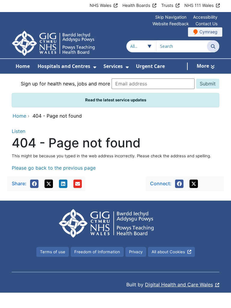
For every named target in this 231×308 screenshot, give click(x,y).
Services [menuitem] (113, 66)
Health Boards (136, 5)
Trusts (167, 5)
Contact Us (206, 23)
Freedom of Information (97, 251)
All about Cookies (168, 251)
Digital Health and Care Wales (179, 285)
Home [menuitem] (23, 66)
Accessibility (205, 17)
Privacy (136, 251)
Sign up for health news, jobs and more (65, 84)
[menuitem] (94, 67)
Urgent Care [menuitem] (150, 66)
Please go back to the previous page (54, 168)
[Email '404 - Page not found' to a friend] (77, 184)
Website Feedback (170, 23)
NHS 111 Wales (199, 5)
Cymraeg (208, 31)
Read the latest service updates (115, 99)
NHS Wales (100, 5)
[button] (34, 184)
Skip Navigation (170, 17)
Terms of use (52, 251)
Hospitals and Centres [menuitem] (64, 66)
